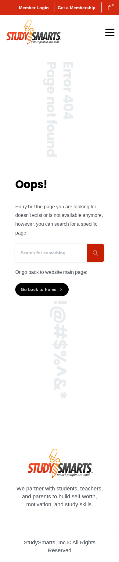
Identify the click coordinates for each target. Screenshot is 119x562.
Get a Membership (77, 7)
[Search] (95, 253)
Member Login (34, 7)
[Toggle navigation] (110, 32)
